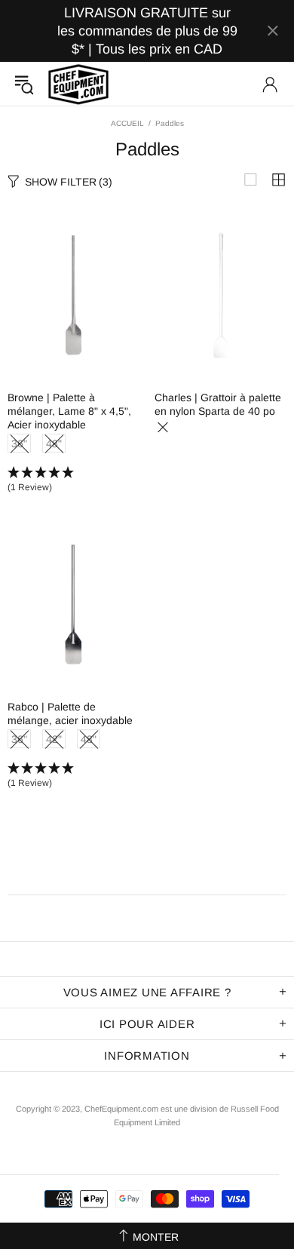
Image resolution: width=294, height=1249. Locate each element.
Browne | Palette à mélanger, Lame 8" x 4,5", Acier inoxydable (69, 411)
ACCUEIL (127, 123)
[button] (73, 480)
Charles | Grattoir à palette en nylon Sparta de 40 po (218, 404)
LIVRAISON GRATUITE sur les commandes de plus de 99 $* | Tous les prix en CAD (147, 31)
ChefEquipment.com (78, 84)
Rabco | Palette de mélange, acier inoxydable (70, 713)
